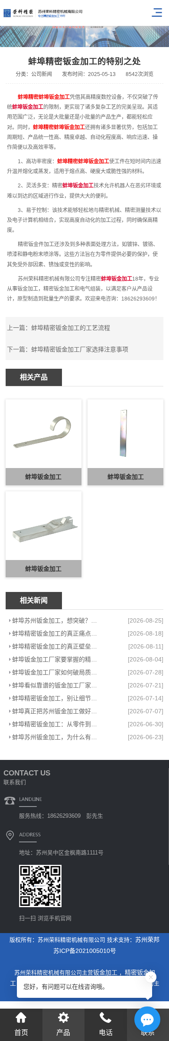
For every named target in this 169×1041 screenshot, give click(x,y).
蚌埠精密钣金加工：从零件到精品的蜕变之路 (57, 724)
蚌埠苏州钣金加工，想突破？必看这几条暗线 (57, 620)
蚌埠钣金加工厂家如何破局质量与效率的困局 (57, 672)
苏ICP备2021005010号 (84, 950)
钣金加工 (106, 972)
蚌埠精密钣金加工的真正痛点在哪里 (57, 633)
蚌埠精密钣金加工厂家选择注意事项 (79, 349)
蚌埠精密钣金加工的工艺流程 (70, 327)
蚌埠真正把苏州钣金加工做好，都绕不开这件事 (57, 711)
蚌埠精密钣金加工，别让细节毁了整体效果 (57, 698)
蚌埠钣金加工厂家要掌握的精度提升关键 (57, 659)
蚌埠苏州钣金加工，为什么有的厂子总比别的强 (57, 737)
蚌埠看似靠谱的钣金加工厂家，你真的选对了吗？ (57, 685)
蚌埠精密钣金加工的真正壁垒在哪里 (57, 646)
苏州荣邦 (147, 939)
